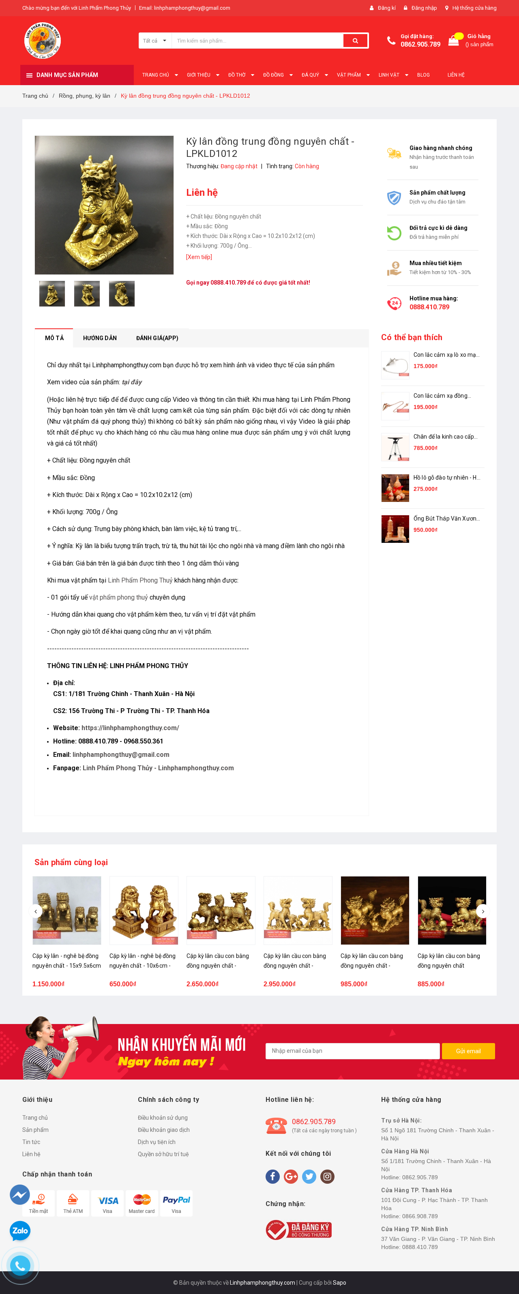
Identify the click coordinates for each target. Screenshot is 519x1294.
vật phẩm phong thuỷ (118, 597)
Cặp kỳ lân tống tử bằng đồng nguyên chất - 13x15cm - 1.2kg (448, 966)
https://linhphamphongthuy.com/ (130, 728)
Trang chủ (35, 1117)
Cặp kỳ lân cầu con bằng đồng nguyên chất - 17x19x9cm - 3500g (218, 966)
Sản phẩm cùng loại (71, 862)
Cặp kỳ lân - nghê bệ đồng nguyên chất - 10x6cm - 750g (65, 966)
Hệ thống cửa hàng (475, 8)
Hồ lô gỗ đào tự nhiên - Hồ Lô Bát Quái (447, 478)
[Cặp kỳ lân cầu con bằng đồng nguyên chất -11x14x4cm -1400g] (375, 910)
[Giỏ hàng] (453, 41)
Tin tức (31, 1142)
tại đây (132, 382)
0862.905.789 (420, 44)
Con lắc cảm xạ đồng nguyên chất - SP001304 (446, 396)
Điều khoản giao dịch (164, 1130)
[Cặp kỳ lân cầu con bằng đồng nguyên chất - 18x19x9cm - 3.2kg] (143, 910)
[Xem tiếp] (199, 257)
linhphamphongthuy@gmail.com (121, 754)
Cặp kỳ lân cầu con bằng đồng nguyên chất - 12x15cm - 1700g (295, 966)
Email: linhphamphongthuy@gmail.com (184, 8)
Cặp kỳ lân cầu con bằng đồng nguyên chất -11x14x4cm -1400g (372, 966)
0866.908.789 (420, 1216)
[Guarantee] (299, 1229)
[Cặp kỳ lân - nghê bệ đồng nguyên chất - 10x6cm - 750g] (66, 910)
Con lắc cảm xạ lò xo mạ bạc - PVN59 (445, 355)
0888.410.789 (228, 282)
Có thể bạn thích (411, 337)
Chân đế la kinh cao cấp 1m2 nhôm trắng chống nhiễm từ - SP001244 (444, 437)
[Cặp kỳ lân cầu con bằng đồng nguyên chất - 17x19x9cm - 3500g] (221, 910)
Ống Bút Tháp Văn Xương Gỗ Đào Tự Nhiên (447, 519)
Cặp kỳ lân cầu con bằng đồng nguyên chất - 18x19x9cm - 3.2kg (140, 966)
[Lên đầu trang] (497, 1245)
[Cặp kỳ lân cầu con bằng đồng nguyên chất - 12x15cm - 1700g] (298, 910)
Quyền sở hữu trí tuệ (163, 1154)
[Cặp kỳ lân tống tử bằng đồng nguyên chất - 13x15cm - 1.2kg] (452, 910)
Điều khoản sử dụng (163, 1117)
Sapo (339, 1282)
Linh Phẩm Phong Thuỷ (140, 580)
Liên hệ (31, 1154)
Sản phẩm (35, 1130)
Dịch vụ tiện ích (157, 1142)
